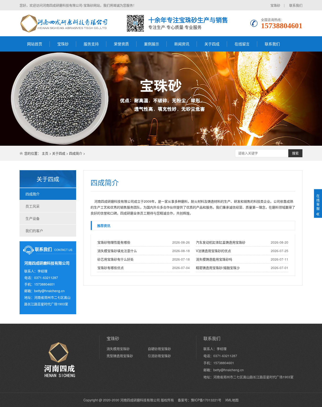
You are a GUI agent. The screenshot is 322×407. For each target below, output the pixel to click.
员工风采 (32, 206)
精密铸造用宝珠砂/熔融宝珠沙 (218, 267)
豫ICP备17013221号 (206, 400)
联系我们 (295, 5)
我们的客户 (34, 230)
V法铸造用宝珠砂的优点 (213, 250)
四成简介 (75, 153)
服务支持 (91, 44)
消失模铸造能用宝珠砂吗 (214, 259)
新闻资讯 (181, 44)
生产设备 (32, 218)
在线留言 (242, 44)
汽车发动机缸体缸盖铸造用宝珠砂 (220, 242)
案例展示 (151, 44)
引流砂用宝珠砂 (159, 355)
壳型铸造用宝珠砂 (120, 355)
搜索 (295, 153)
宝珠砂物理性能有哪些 (113, 242)
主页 (45, 153)
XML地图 (232, 400)
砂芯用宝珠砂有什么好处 (115, 259)
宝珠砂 (275, 5)
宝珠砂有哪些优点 (110, 267)
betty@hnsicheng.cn (49, 290)
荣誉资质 (121, 44)
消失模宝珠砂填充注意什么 (117, 250)
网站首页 (34, 44)
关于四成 (211, 44)
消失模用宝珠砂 (118, 348)
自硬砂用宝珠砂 (159, 348)
